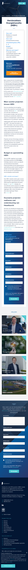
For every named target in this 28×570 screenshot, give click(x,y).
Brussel (18, 495)
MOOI (12, 184)
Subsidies (8, 15)
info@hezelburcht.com (9, 227)
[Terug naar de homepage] (6, 4)
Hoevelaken (9, 496)
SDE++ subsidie (17, 96)
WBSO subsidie (21, 487)
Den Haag (22, 495)
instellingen (12, 559)
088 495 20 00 (7, 229)
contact (8, 192)
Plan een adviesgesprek (14, 73)
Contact (5, 532)
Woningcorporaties (8, 544)
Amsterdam (13, 495)
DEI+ (9, 184)
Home (3, 15)
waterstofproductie (17, 91)
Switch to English (7, 514)
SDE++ (15, 110)
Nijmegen (21, 496)
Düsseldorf (4, 496)
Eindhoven (14, 496)
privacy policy (9, 562)
